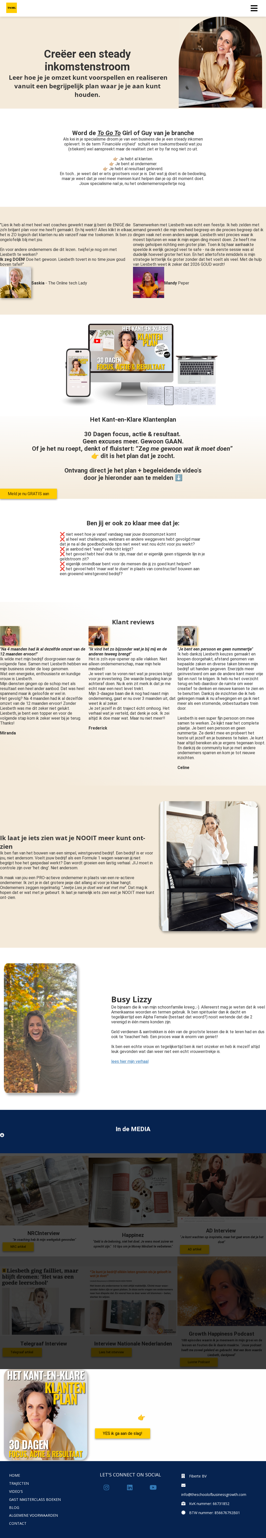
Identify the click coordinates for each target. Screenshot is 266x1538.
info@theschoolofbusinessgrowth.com (213, 1494)
